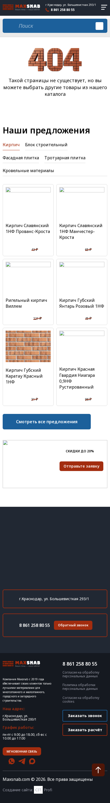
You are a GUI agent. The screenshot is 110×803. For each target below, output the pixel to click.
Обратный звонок (73, 625)
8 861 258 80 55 (62, 10)
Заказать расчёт (85, 729)
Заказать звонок (85, 715)
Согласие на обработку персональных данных (80, 674)
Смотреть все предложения (46, 422)
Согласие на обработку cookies (80, 699)
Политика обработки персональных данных (80, 687)
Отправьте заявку (81, 466)
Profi (43, 789)
